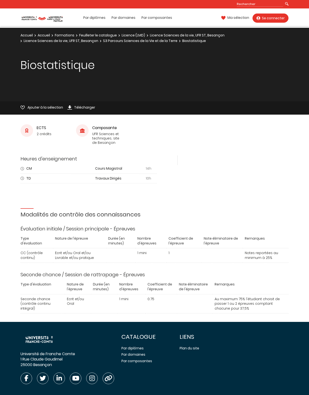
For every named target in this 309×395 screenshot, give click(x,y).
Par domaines (123, 17)
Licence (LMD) (133, 35)
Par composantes (156, 17)
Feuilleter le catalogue (98, 35)
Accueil (27, 35)
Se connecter (273, 18)
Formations (64, 35)
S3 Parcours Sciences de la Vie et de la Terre (140, 40)
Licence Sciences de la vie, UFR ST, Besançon (187, 35)
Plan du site (189, 348)
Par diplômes (94, 17)
